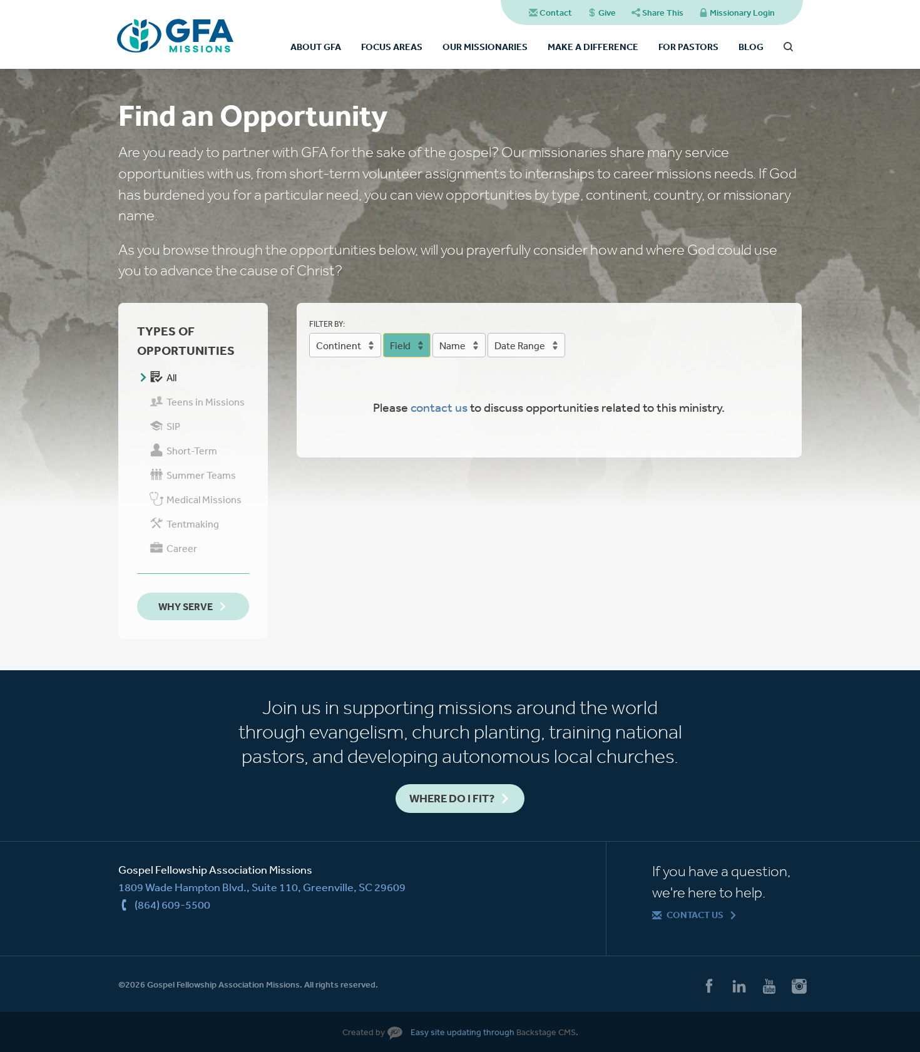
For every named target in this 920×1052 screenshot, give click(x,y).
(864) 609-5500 (172, 904)
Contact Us (695, 915)
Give (607, 12)
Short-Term (191, 450)
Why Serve (185, 606)
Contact (555, 12)
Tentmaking (192, 524)
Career (181, 548)
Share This (662, 12)
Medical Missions (204, 499)
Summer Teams (201, 475)
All (171, 377)
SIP (173, 426)
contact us (439, 407)
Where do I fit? (451, 798)
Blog (751, 47)
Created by (363, 1032)
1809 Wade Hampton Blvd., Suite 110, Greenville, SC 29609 (262, 887)
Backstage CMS (546, 1032)
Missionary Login (742, 12)
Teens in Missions (205, 402)
